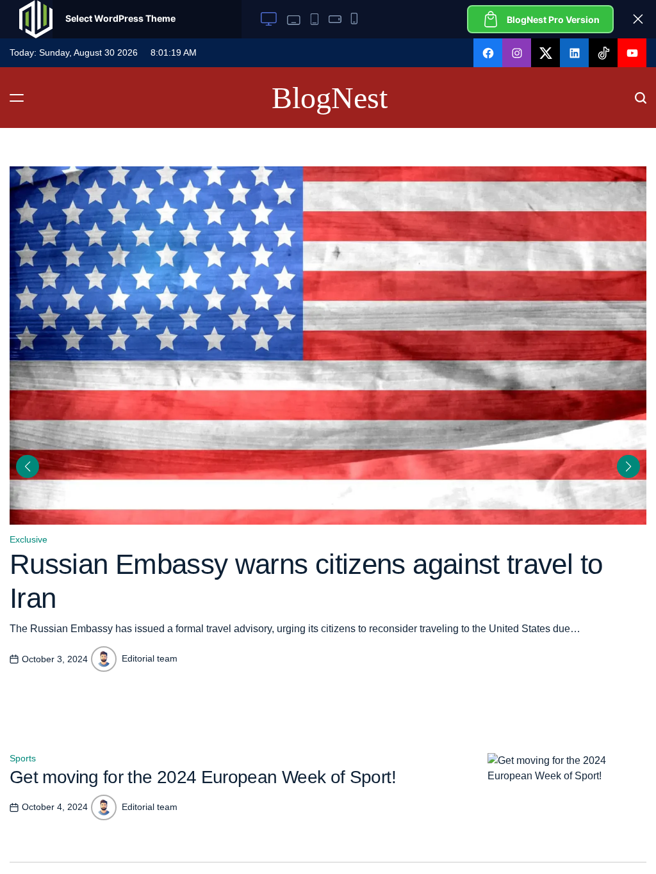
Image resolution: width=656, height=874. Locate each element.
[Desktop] (269, 19)
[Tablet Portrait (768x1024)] (315, 19)
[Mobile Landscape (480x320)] (334, 19)
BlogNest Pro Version (553, 19)
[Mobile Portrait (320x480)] (355, 19)
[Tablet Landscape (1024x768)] (292, 19)
